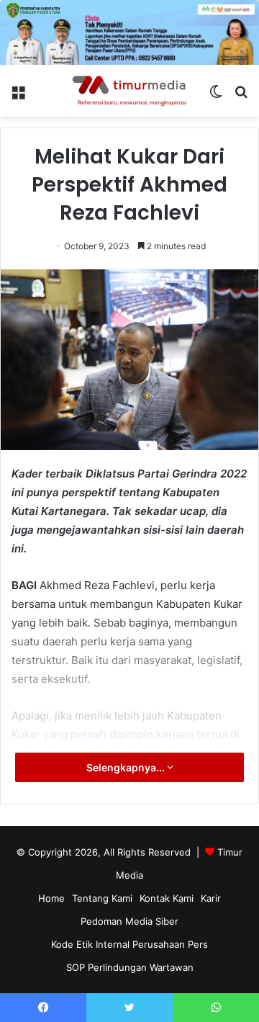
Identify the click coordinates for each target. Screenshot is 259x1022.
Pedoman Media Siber (129, 921)
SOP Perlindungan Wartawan (130, 967)
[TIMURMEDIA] (129, 91)
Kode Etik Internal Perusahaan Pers (129, 944)
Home (51, 898)
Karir (211, 898)
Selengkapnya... (126, 767)
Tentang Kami (102, 898)
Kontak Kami (167, 898)
